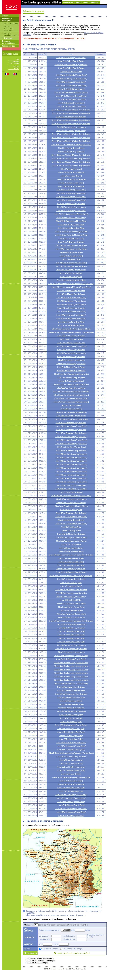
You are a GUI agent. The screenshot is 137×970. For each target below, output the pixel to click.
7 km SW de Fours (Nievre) (71, 176)
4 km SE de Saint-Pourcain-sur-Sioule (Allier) (71, 374)
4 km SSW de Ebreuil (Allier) (71, 273)
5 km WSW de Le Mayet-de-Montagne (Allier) (71, 402)
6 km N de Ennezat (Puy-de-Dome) (71, 103)
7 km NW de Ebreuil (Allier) (71, 72)
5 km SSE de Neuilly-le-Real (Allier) (71, 565)
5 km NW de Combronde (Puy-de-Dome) (71, 524)
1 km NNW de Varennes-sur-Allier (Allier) (71, 249)
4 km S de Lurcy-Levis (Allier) (71, 339)
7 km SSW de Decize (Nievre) (71, 492)
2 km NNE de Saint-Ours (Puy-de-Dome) (71, 437)
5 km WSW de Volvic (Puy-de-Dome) (70, 388)
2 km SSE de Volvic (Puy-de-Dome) (71, 697)
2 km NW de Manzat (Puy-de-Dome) (71, 291)
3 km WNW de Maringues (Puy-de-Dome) (71, 649)
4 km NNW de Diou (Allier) (70, 527)
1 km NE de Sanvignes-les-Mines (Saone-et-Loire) (71, 329)
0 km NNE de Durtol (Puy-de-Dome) (71, 308)
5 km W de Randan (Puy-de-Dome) (71, 802)
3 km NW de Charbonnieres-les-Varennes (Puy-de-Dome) (71, 621)
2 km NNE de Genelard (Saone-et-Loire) (71, 412)
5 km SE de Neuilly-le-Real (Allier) (71, 228)
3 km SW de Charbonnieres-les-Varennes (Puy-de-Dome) (71, 555)
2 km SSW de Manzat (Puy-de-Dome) (71, 298)
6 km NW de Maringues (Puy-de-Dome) (71, 96)
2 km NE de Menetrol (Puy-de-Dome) (70, 569)
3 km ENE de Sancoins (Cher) (71, 760)
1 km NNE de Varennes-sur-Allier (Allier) (71, 245)
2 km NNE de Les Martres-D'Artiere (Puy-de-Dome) (71, 287)
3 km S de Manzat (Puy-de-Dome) (70, 520)
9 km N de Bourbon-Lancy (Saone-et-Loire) (71, 656)
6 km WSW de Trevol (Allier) (71, 510)
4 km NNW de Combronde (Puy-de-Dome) (70, 65)
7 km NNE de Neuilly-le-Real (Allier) (71, 729)
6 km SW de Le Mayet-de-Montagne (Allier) (71, 398)
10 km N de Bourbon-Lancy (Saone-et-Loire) (71, 663)
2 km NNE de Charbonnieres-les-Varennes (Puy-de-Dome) (71, 753)
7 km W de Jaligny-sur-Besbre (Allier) (71, 614)
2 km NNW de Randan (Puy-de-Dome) (71, 315)
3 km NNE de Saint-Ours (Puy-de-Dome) (71, 426)
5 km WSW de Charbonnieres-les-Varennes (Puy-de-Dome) (71, 284)
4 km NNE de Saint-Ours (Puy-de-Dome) (71, 489)
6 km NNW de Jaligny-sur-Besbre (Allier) (71, 79)
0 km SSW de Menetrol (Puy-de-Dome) (71, 117)
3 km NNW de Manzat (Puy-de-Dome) (71, 743)
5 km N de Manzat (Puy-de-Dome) (70, 152)
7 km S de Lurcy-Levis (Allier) (71, 256)
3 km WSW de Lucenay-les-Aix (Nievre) (71, 541)
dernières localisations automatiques (41, 961)
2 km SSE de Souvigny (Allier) (71, 739)
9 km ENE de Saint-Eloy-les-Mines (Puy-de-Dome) (71, 496)
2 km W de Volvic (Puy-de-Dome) (71, 61)
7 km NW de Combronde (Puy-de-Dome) (71, 809)
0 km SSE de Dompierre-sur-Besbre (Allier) (71, 214)
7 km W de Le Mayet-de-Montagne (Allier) (71, 232)
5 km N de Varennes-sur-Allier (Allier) (70, 604)
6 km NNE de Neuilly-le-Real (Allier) (71, 732)
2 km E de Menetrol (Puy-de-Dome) (71, 89)
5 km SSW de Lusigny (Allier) (71, 736)
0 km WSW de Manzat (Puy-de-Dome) (71, 659)
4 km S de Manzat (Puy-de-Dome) (70, 186)
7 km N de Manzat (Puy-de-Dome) (70, 708)
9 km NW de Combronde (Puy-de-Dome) (71, 86)
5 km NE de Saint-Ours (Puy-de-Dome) (71, 451)
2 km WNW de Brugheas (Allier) (70, 551)
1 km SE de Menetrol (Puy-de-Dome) (70, 179)
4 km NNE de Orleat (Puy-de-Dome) (71, 628)
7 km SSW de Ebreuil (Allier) (71, 718)
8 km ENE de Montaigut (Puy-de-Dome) (71, 499)
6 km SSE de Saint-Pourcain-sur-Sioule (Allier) (71, 391)
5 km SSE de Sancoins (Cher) (71, 548)
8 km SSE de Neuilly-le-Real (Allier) (71, 788)
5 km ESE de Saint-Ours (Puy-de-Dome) (71, 346)
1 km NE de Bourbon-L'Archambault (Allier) (71, 419)
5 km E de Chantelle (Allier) (71, 722)
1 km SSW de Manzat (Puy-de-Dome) (71, 58)
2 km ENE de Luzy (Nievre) (71, 409)
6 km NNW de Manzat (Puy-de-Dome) (71, 190)
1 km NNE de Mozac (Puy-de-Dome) (70, 579)
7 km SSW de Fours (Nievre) (71, 701)
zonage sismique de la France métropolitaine (68, 915)
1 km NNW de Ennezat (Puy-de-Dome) (71, 757)
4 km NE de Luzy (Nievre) (71, 544)
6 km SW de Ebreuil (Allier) (71, 169)
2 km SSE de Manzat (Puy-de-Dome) (71, 597)
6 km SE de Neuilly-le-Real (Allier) (71, 322)
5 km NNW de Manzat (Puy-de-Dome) (71, 193)
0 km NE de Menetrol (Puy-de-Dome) (70, 364)
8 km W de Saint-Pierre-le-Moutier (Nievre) (71, 506)
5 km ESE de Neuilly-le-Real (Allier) (71, 770)
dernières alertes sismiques (37, 963)
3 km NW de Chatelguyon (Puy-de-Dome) (71, 694)
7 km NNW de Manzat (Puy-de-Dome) (71, 82)
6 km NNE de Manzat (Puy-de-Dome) (71, 218)
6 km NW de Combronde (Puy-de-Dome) (71, 75)
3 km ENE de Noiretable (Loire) (71, 791)
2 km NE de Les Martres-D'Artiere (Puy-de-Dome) (71, 120)
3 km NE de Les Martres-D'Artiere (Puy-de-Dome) (71, 110)
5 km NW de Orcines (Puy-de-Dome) (70, 371)
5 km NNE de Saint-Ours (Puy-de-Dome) (71, 471)
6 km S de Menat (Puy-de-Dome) (71, 816)
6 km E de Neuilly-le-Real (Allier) (71, 183)
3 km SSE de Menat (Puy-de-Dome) (71, 336)
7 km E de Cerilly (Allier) (71, 531)
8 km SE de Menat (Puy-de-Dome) (71, 607)
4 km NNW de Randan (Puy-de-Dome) (71, 318)
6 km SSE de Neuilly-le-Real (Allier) (71, 767)
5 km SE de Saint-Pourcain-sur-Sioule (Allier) (71, 385)
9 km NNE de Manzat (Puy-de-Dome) (71, 131)
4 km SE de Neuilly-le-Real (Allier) (71, 225)
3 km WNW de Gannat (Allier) (71, 252)
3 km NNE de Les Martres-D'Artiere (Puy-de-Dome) (71, 145)
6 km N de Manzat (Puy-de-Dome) (70, 784)
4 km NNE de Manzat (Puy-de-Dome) (71, 301)
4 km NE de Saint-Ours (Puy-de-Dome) (71, 430)
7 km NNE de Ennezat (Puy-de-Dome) (71, 99)
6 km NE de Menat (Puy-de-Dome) (71, 360)
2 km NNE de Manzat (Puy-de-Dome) (71, 270)
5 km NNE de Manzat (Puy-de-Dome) (71, 207)
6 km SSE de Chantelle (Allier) (71, 715)
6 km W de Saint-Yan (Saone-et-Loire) (71, 798)
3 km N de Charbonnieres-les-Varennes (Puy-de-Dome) (71, 576)
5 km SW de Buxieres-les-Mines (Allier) (70, 221)
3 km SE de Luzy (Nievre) (71, 774)
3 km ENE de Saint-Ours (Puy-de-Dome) (71, 795)
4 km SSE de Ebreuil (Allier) (71, 600)
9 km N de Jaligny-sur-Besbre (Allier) (70, 280)
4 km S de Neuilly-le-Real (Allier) (71, 558)
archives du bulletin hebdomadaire (40, 959)
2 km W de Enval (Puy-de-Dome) (71, 238)
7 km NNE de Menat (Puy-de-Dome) (71, 378)
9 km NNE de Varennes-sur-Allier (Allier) (71, 263)
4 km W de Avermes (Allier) (71, 583)
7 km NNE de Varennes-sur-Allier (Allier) (71, 593)
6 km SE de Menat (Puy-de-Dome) (71, 617)
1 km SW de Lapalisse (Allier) (71, 610)
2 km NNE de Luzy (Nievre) (71, 405)
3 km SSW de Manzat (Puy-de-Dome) (71, 211)
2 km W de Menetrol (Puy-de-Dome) (71, 367)
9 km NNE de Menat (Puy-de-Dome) (71, 534)
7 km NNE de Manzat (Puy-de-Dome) (71, 127)
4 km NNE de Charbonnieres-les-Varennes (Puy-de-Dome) (71, 332)
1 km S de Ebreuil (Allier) (71, 259)
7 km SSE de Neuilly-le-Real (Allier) (71, 631)
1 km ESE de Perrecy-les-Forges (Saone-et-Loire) (70, 777)
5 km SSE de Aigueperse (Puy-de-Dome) (71, 725)
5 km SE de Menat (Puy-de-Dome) (71, 652)
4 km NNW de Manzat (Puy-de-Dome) (71, 812)
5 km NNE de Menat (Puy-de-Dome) (71, 350)
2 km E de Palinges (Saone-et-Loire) (71, 343)
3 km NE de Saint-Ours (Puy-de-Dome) (71, 423)
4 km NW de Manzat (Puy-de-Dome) (71, 204)
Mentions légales (57, 969)
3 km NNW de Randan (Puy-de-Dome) (71, 311)
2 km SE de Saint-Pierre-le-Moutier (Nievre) (71, 92)
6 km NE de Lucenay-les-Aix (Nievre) (71, 503)
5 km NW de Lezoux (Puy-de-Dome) (71, 687)
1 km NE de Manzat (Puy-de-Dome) (71, 805)
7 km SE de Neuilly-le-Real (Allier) (71, 325)
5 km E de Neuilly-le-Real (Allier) (71, 704)
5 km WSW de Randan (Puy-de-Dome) (71, 572)
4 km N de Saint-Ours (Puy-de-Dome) (71, 447)
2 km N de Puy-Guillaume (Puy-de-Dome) (71, 590)
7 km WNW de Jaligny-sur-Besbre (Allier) (71, 537)
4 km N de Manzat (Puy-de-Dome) (70, 148)
